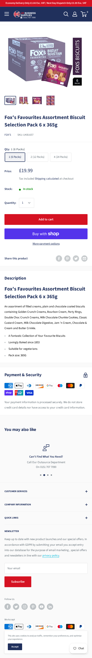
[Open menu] (6, 14)
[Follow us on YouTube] (41, 607)
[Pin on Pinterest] (67, 258)
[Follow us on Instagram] (24, 607)
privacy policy (50, 556)
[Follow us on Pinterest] (33, 607)
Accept (15, 646)
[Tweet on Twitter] (76, 258)
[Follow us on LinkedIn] (50, 607)
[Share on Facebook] (59, 258)
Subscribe (18, 582)
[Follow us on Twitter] (16, 607)
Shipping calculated (47, 179)
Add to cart (46, 219)
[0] (84, 14)
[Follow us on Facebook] (7, 607)
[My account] (75, 14)
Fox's (7, 135)
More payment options (46, 244)
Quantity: (10, 203)
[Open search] (66, 14)
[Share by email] (84, 258)
